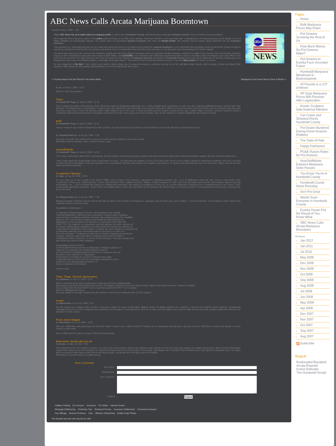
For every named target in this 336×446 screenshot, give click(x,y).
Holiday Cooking (62, 405)
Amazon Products (77, 413)
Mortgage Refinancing (65, 409)
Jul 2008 (306, 291)
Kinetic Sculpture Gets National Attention (312, 107)
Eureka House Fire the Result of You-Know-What (311, 213)
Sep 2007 (307, 330)
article (99, 38)
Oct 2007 (306, 325)
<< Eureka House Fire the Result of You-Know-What (76, 79)
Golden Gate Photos (126, 413)
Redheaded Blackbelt (311, 362)
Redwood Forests (102, 409)
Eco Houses (78, 405)
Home (304, 19)
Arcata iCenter (169, 41)
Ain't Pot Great (310, 191)
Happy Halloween (312, 146)
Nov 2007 (307, 319)
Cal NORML (127, 55)
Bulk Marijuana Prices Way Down (308, 26)
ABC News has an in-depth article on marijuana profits (85, 34)
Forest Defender (307, 369)
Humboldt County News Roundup (310, 184)
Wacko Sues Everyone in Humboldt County (311, 201)
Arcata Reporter (307, 365)
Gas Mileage (61, 413)
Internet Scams (117, 405)
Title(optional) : (108, 372)
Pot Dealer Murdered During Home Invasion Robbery (312, 131)
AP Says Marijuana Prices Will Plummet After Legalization (311, 97)
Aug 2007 (307, 336)
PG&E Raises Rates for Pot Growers (312, 153)
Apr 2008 (306, 308)
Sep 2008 (307, 280)
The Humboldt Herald (311, 372)
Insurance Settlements (124, 409)
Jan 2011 (306, 246)
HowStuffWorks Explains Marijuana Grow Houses (309, 164)
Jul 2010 (306, 251)
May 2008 (307, 302)
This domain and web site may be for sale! (71, 418)
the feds (79, 64)
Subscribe (306, 343)
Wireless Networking (105, 413)
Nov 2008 (307, 268)
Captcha (111, 396)
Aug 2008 (307, 285)
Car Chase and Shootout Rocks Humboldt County (308, 118)
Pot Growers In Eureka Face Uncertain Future (312, 62)
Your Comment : (107, 377)
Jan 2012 (306, 240)
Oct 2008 (306, 274)
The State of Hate (312, 140)
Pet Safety (103, 405)
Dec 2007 (307, 313)
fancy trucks (189, 60)
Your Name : (109, 367)
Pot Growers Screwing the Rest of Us (310, 37)
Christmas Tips (85, 409)
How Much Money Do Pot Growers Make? (310, 50)
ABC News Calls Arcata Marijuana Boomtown (310, 226)
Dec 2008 (307, 263)
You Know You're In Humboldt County (311, 175)
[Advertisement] (21, 73)
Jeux (90, 413)
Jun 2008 (306, 296)
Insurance (91, 405)
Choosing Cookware (147, 409)
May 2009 (307, 257)
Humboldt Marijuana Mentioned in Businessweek (312, 75)
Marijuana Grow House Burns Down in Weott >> (263, 79)
